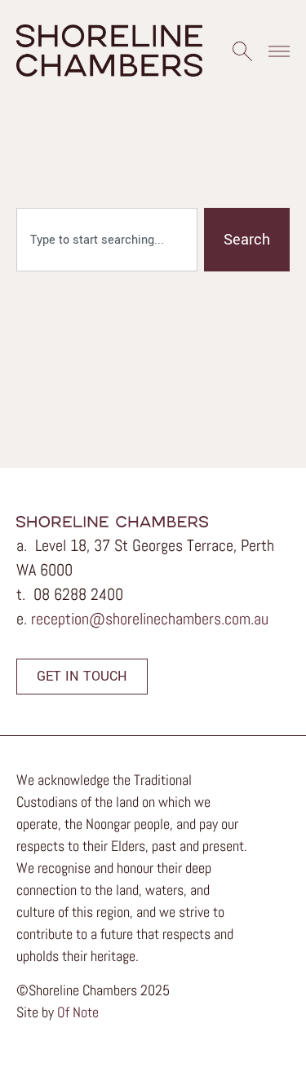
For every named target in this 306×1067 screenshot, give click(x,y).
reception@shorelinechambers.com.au (149, 618)
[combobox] (106, 239)
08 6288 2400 (78, 594)
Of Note (78, 1012)
